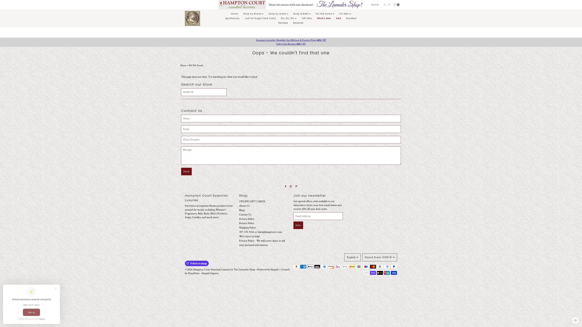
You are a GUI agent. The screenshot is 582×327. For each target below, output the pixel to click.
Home (234, 13)
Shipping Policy (247, 227)
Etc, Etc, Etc (288, 18)
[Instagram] (291, 186)
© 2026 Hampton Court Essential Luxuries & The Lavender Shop (220, 269)
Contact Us (245, 214)
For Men (344, 13)
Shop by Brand (252, 13)
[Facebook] (285, 186)
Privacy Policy (246, 219)
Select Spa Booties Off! (291, 44)
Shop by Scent (278, 13)
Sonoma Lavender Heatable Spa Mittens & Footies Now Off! (291, 40)
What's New (324, 18)
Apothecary (232, 18)
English (351, 257)
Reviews (283, 22)
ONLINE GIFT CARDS (252, 201)
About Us (244, 206)
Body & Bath (301, 13)
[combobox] (376, 5)
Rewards (298, 22)
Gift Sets (307, 18)
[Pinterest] (296, 186)
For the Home (324, 13)
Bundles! (351, 18)
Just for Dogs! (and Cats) (260, 18)
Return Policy (246, 223)
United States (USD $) (378, 257)
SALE (338, 18)
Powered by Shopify (268, 269)
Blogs (242, 210)
